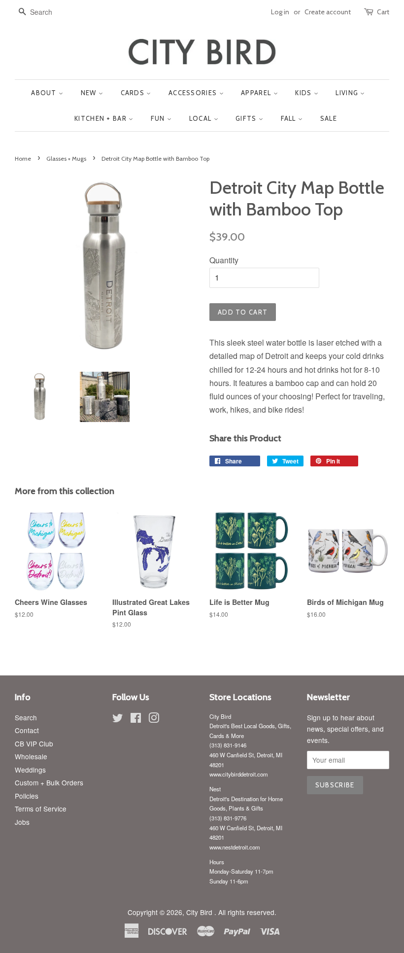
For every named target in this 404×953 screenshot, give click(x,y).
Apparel (257, 93)
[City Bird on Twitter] (117, 719)
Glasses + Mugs (66, 158)
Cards (134, 93)
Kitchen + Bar (101, 118)
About (45, 93)
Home (23, 158)
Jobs (22, 822)
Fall (290, 118)
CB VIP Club (34, 743)
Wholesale (31, 756)
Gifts (247, 118)
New (90, 93)
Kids (304, 93)
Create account (327, 11)
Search (26, 717)
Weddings (30, 770)
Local (201, 118)
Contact (27, 730)
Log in (280, 11)
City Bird (200, 912)
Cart (383, 11)
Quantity (223, 260)
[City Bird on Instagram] (153, 719)
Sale (328, 118)
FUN (159, 118)
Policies (26, 796)
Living (348, 93)
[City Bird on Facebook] (135, 719)
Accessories (193, 93)
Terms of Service (41, 808)
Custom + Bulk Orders (49, 782)
